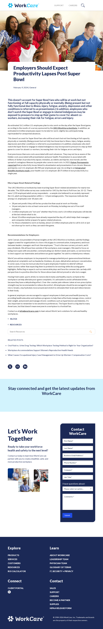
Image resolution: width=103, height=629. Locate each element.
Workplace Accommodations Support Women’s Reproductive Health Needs (40, 350)
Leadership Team (59, 559)
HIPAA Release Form (60, 608)
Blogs (13, 319)
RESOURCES (16, 324)
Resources (14, 567)
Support (59, 5)
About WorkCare (60, 555)
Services (12, 559)
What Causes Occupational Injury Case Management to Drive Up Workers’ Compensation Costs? (49, 355)
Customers (14, 563)
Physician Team (58, 563)
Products (13, 555)
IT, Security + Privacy (61, 571)
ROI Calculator (17, 571)
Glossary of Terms (60, 567)
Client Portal (16, 588)
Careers (73, 5)
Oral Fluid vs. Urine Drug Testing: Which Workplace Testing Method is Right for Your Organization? (51, 345)
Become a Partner (60, 600)
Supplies (54, 604)
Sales (53, 588)
